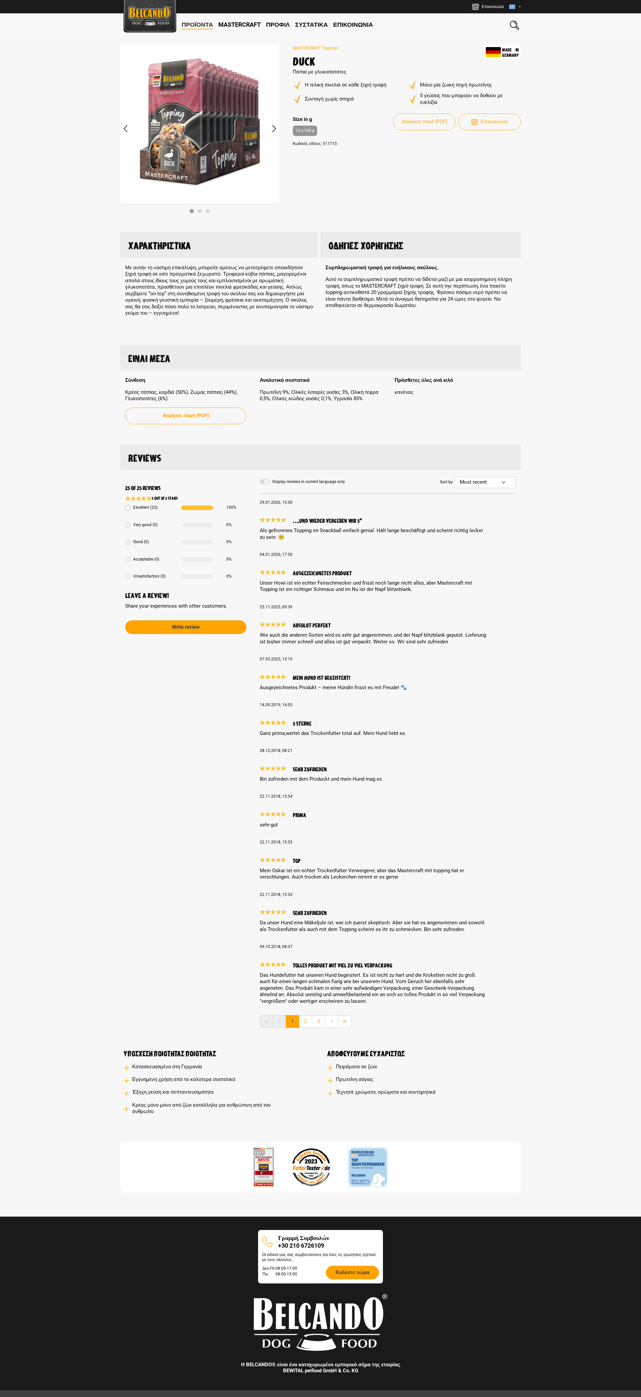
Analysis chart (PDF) (424, 122)
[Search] (514, 25)
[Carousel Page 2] (200, 211)
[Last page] (344, 1021)
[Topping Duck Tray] (199, 124)
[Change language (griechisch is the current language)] (515, 6)
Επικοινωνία (494, 122)
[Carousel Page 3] (208, 211)
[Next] (274, 129)
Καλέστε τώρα (352, 1272)
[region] (200, 129)
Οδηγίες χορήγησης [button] (366, 245)
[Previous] (125, 129)
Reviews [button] (144, 457)
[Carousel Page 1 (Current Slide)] (192, 211)
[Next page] (331, 1021)
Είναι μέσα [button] (149, 357)
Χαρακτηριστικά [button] (159, 245)
